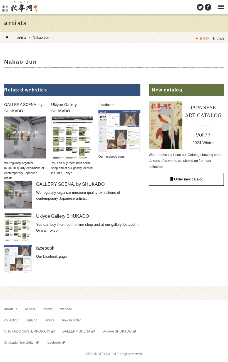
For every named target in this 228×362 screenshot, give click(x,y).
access (30, 309)
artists (21, 37)
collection (11, 320)
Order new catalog (188, 179)
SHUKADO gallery (19, 7)
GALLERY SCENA (76, 331)
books (48, 309)
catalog (32, 320)
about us (10, 309)
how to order (71, 320)
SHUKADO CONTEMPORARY (27, 331)
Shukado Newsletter (19, 342)
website (66, 309)
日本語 (204, 39)
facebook (54, 342)
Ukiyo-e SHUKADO (117, 331)
